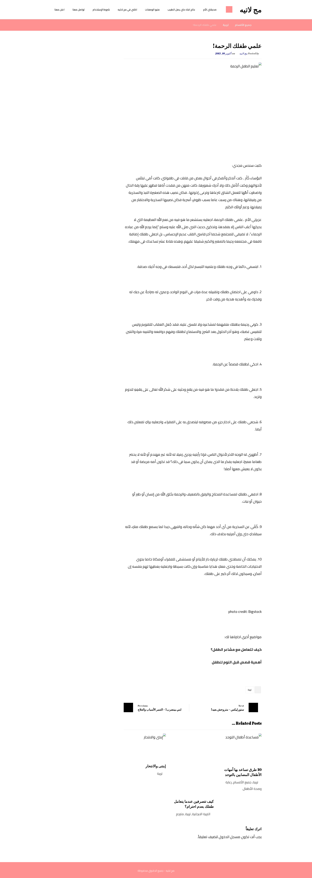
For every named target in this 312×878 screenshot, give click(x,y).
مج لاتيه (243, 53)
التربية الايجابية (201, 814)
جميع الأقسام (242, 782)
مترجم (180, 814)
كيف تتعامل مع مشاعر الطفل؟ (236, 649)
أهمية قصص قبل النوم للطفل (237, 662)
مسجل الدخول (229, 836)
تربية (250, 690)
